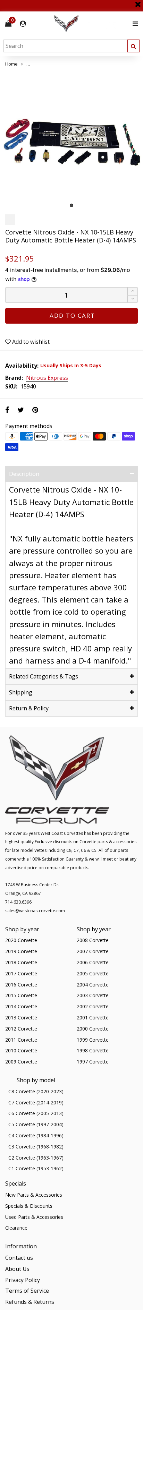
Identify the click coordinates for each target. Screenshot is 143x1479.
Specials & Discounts (28, 1206)
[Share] (7, 409)
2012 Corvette (21, 1028)
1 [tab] (71, 205)
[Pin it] (35, 409)
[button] (132, 299)
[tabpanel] (71, 139)
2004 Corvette (93, 984)
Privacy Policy (22, 1280)
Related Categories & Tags (43, 676)
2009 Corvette (21, 1061)
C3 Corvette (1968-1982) (36, 1146)
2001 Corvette (93, 1017)
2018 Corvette (21, 962)
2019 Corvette (21, 951)
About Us (17, 1269)
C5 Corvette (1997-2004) (36, 1124)
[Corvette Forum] (91, 24)
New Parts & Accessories (33, 1194)
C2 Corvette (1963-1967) (36, 1157)
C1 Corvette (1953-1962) (36, 1168)
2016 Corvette (21, 984)
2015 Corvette (21, 995)
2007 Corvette (93, 951)
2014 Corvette (21, 1006)
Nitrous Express (47, 378)
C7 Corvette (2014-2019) (36, 1102)
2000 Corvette (93, 1028)
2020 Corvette (21, 940)
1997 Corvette (93, 1061)
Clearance (16, 1227)
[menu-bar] (133, 23)
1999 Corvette (93, 1039)
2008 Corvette (93, 940)
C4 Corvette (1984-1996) (36, 1135)
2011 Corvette (21, 1039)
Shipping (20, 692)
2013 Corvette (21, 1017)
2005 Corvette (93, 973)
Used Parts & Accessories (34, 1217)
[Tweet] (20, 409)
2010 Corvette (21, 1050)
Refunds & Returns (29, 1302)
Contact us (19, 1258)
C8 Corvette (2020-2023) (36, 1091)
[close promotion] (138, 1)
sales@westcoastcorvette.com (35, 911)
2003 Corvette (93, 995)
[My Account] (23, 23)
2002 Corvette (93, 1006)
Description (24, 474)
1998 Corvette (93, 1050)
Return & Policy (29, 708)
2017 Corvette (21, 973)
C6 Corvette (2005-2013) (36, 1113)
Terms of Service (27, 1290)
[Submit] (133, 46)
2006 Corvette (93, 962)
